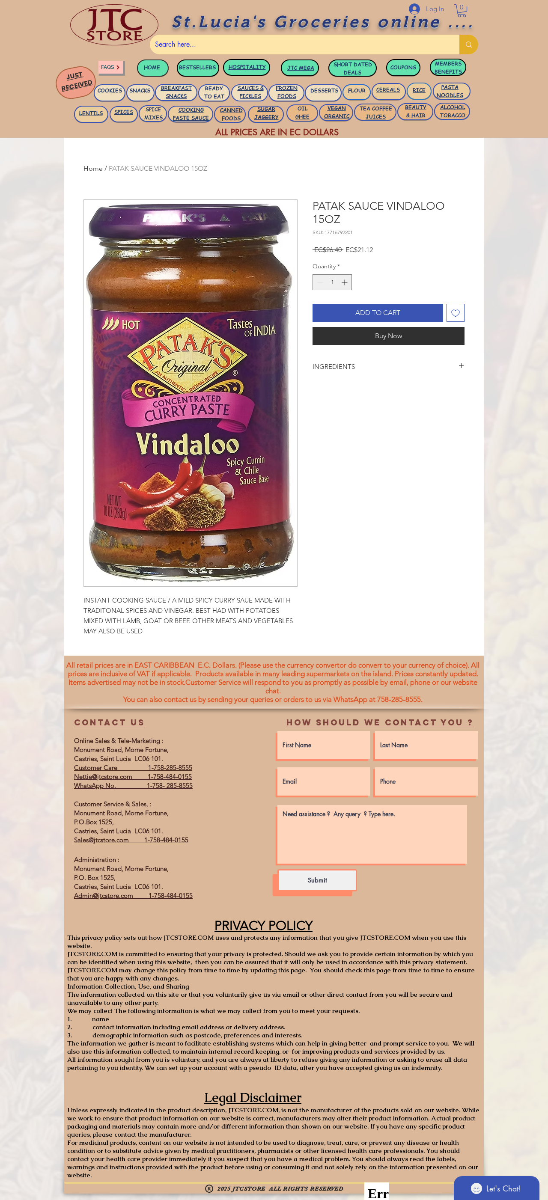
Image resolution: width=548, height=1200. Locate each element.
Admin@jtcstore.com (103, 895)
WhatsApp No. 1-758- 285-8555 (133, 785)
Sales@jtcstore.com (101, 840)
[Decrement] (319, 282)
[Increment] (345, 282)
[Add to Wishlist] (456, 313)
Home (93, 168)
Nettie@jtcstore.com (103, 776)
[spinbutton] (332, 282)
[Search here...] (468, 44)
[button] (462, 10)
